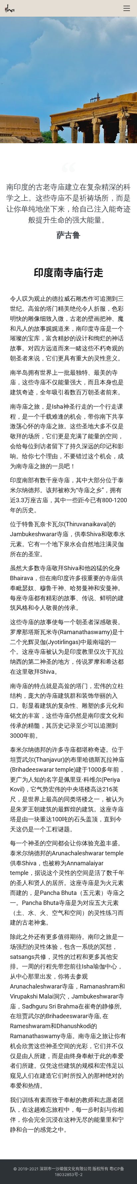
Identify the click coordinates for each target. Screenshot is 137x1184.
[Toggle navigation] (127, 8)
